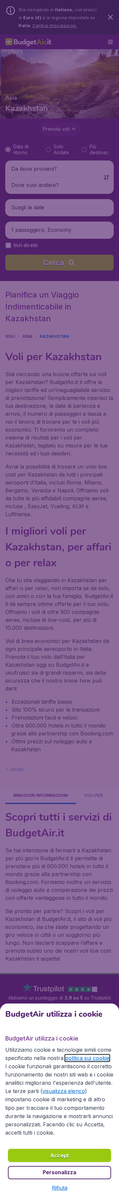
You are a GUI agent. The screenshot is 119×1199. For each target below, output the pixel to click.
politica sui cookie (87, 1058)
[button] (59, 1187)
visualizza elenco (63, 1091)
